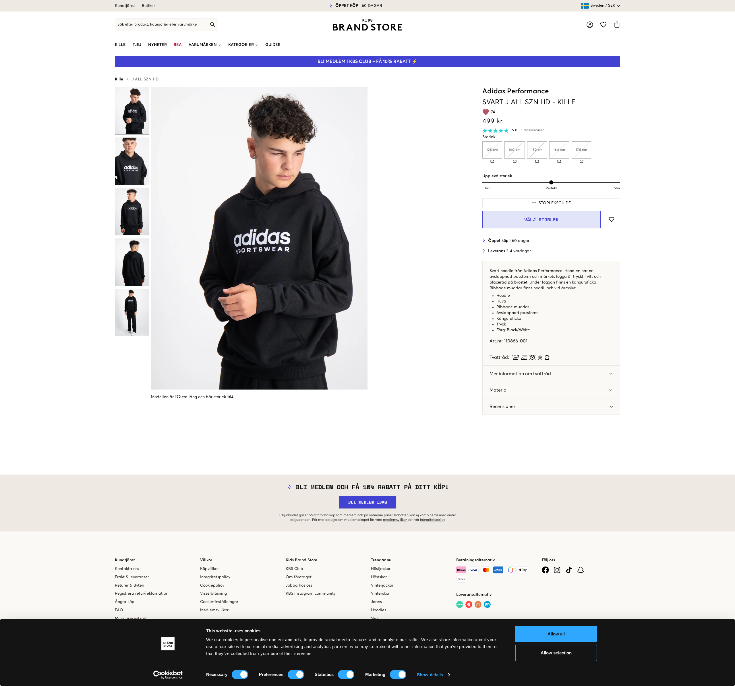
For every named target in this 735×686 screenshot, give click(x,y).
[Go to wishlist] (603, 24)
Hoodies (378, 610)
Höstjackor (380, 569)
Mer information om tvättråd (520, 373)
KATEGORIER (241, 45)
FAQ (119, 610)
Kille (119, 79)
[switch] (296, 674)
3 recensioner (532, 130)
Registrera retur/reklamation (141, 593)
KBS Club (294, 569)
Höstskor (379, 577)
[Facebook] (545, 569)
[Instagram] (557, 569)
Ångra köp (124, 602)
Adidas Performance (515, 91)
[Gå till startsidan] (367, 25)
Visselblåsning (213, 593)
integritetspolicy (432, 520)
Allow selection (556, 652)
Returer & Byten (129, 585)
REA (178, 45)
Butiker (148, 6)
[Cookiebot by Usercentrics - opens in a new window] (168, 674)
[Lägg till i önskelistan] (611, 219)
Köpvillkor (209, 569)
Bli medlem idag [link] (367, 502)
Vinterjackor (382, 585)
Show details (430, 674)
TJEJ (137, 45)
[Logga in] (590, 24)
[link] (367, 25)
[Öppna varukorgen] (617, 24)
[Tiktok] (568, 569)
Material (499, 390)
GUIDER (273, 45)
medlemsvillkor (395, 520)
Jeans (376, 602)
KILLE (120, 45)
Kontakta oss (127, 569)
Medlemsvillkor (214, 610)
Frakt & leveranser (132, 577)
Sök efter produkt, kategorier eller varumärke (157, 24)
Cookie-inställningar (219, 602)
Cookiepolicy (212, 585)
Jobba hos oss (299, 585)
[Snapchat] (580, 569)
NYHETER (157, 45)
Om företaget (299, 577)
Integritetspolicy (215, 577)
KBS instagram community (311, 593)
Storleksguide (555, 203)
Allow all (556, 633)
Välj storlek (541, 219)
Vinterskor (380, 593)
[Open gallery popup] (259, 238)
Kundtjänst (125, 6)
